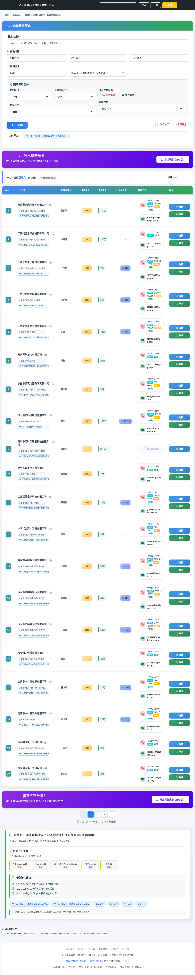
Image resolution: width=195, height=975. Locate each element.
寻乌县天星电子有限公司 (31, 467)
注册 (155, 5)
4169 (126, 629)
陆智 (63, 360)
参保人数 (14, 105)
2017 (87, 210)
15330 (127, 421)
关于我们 (92, 949)
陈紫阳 (64, 598)
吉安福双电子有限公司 (30, 767)
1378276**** (153, 379)
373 (126, 719)
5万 (102, 299)
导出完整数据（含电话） (172, 799)
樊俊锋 (64, 210)
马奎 (63, 534)
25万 (102, 360)
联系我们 (125, 949)
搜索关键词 (13, 36)
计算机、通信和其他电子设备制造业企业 (19, 933)
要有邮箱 (129, 94)
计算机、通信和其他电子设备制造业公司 (54, 933)
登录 (144, 5)
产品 (51, 5)
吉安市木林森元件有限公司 (32, 713)
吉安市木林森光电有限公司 (32, 624)
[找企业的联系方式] (37, 5)
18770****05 (153, 741)
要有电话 (110, 94)
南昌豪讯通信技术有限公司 (32, 204)
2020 (87, 239)
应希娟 (64, 299)
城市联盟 (98, 966)
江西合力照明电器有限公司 (32, 294)
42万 (102, 331)
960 (126, 299)
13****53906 (153, 619)
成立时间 (14, 90)
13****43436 (153, 411)
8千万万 (104, 448)
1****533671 (153, 289)
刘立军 (64, 719)
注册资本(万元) (61, 90)
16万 (102, 502)
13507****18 (153, 232)
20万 (102, 687)
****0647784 (153, 588)
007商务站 (111, 966)
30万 (102, 566)
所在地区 (14, 51)
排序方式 (103, 102)
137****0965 (153, 492)
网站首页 (70, 949)
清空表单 (164, 124)
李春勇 (64, 239)
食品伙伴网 (125, 966)
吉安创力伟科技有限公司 (31, 652)
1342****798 (153, 353)
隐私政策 (103, 949)
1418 (126, 687)
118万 (103, 421)
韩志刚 (64, 389)
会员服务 (81, 949)
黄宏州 (64, 473)
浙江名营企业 (69, 966)
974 (126, 502)
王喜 (63, 658)
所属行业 (14, 66)
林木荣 (64, 687)
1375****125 (153, 651)
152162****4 (153, 524)
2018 (87, 502)
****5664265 (153, 709)
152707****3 (153, 466)
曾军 (63, 421)
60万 (102, 629)
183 (126, 331)
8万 (102, 389)
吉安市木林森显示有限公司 (32, 592)
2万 (102, 268)
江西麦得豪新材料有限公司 (32, 325)
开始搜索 (18, 125)
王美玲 (64, 748)
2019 (87, 473)
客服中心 (169, 5)
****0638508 (153, 677)
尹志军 (64, 773)
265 (126, 268)
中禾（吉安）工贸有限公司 (32, 528)
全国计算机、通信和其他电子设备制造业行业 (90, 933)
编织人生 (139, 966)
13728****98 (153, 200)
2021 (87, 360)
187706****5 (153, 766)
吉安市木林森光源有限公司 (32, 560)
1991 (87, 268)
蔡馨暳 (64, 502)
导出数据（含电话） (174, 159)
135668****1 (153, 556)
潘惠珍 (64, 448)
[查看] (150, 210)
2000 (87, 389)
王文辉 (64, 268)
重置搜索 (182, 124)
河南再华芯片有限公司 (30, 354)
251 (126, 598)
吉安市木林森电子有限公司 (32, 681)
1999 (87, 421)
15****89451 (153, 257)
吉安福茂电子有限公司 (30, 742)
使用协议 (114, 949)
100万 (103, 210)
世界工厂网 (84, 966)
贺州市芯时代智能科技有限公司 (33, 443)
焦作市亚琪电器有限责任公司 (33, 383)
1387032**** (153, 321)
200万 (103, 239)
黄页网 (22, 5)
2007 (87, 299)
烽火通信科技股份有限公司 (32, 415)
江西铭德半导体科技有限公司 (33, 233)
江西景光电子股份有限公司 (32, 262)
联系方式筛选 (106, 90)
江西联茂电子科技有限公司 (32, 496)
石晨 (63, 331)
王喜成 (64, 566)
